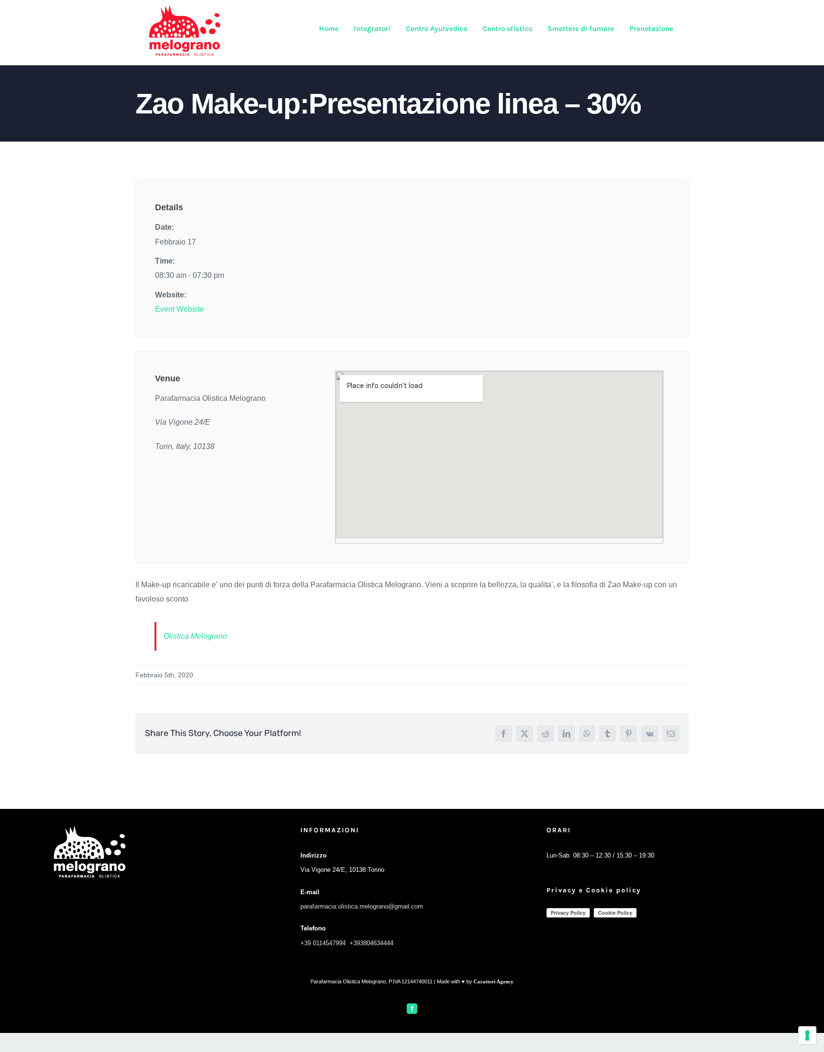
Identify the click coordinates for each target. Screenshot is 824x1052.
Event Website (179, 309)
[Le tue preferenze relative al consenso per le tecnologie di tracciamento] (807, 1035)
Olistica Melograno (195, 636)
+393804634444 (371, 943)
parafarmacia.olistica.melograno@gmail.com (361, 906)
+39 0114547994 (323, 943)
